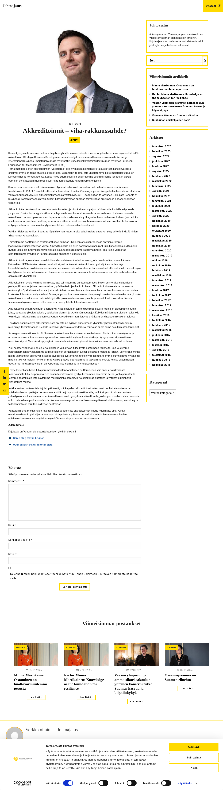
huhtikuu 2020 (161, 235)
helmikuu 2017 (161, 300)
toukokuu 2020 (161, 230)
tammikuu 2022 (161, 186)
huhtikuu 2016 (161, 325)
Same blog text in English (28, 438)
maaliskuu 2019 (162, 275)
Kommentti (16, 481)
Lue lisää (35, 697)
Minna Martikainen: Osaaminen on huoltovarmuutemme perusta (173, 87)
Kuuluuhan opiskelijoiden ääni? (171, 120)
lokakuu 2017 (160, 290)
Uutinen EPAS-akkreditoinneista (32, 444)
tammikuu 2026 (161, 146)
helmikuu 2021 (161, 196)
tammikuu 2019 (161, 280)
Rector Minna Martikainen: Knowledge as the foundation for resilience (177, 96)
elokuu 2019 (160, 260)
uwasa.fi (211, 5)
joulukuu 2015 (161, 335)
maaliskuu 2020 (162, 240)
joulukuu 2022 (161, 161)
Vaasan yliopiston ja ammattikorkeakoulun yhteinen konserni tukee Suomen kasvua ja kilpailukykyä (178, 106)
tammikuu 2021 (161, 200)
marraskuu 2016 (162, 310)
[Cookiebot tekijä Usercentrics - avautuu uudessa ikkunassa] (22, 783)
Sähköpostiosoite (20, 539)
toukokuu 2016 (161, 320)
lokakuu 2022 (160, 166)
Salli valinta (194, 757)
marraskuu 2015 (162, 340)
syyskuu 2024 (160, 156)
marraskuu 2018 (162, 285)
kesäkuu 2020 (161, 225)
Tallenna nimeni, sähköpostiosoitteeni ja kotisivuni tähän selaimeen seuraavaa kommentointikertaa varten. (74, 576)
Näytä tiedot (185, 783)
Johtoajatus (12, 5)
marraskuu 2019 (162, 255)
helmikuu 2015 (161, 364)
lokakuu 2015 (160, 345)
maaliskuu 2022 (162, 181)
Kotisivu (13, 554)
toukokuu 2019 (161, 265)
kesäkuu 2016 (161, 315)
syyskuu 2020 (160, 215)
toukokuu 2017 (161, 295)
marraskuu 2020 (162, 210)
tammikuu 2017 (161, 305)
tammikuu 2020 (161, 250)
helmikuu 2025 (161, 151)
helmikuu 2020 (161, 245)
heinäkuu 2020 (161, 220)
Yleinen (74, 140)
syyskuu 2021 (160, 191)
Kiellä (194, 767)
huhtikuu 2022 (161, 176)
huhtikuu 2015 (161, 359)
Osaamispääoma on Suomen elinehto (175, 115)
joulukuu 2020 (161, 206)
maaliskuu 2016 (162, 330)
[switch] (103, 783)
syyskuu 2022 (160, 171)
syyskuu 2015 (160, 349)
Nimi (12, 525)
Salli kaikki (193, 747)
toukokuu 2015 (161, 354)
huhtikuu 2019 (161, 270)
